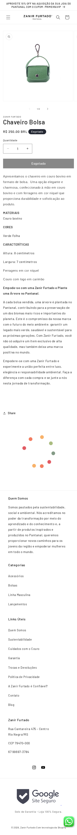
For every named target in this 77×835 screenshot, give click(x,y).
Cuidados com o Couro (24, 649)
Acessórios (16, 576)
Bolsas (12, 585)
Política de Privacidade (24, 677)
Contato (13, 695)
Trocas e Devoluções (22, 667)
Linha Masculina (19, 595)
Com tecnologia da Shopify (51, 827)
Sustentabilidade (20, 639)
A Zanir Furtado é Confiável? (28, 686)
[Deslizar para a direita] (47, 108)
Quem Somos (17, 630)
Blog (11, 705)
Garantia (14, 658)
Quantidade (10, 140)
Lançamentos (17, 604)
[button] (8, 17)
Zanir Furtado (28, 827)
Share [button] (12, 413)
